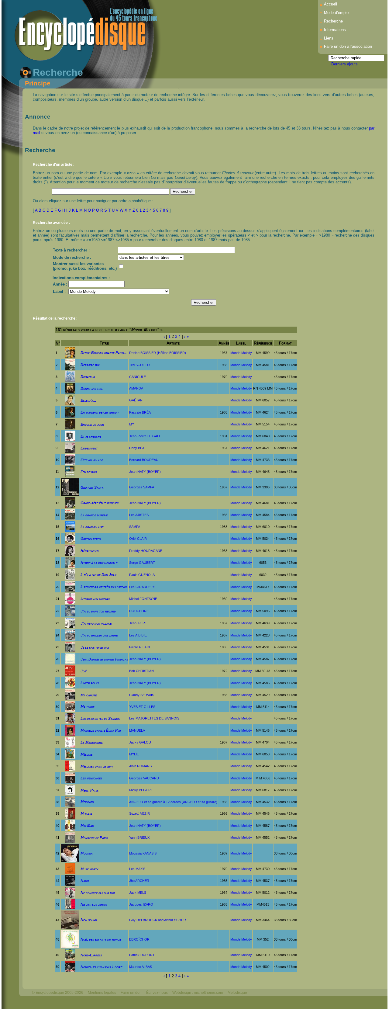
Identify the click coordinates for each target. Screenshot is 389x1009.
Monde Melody (241, 353)
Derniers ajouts (344, 64)
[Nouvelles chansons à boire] (70, 966)
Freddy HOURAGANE (145, 551)
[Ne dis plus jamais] (70, 904)
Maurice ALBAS (140, 967)
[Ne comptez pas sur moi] (70, 892)
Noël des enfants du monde (101, 939)
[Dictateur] (70, 376)
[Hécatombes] (70, 550)
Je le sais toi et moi (95, 647)
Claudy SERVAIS (141, 695)
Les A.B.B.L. (138, 635)
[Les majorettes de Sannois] (70, 718)
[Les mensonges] (70, 777)
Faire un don (131, 992)
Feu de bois (89, 472)
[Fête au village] (70, 459)
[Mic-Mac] (70, 825)
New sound (89, 920)
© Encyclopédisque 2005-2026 (57, 992)
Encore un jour (92, 424)
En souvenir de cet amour (100, 412)
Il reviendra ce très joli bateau (104, 587)
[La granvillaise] (70, 526)
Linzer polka (90, 683)
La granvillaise (92, 527)
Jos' (84, 671)
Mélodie (86, 754)
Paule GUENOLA (142, 575)
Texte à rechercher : (71, 250)
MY (131, 424)
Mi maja (86, 814)
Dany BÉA (136, 448)
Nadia (85, 881)
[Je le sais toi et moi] (70, 646)
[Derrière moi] (70, 364)
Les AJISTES (139, 515)
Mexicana (88, 802)
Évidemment (89, 448)
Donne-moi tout (92, 388)
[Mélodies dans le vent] (70, 765)
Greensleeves (91, 539)
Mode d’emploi (336, 12)
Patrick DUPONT (142, 955)
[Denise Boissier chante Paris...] (70, 352)
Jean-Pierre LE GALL (145, 436)
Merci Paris (89, 790)
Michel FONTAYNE (143, 599)
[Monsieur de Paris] (70, 837)
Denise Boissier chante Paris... (103, 353)
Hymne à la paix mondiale (99, 563)
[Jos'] (70, 670)
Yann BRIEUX (139, 837)
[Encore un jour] (70, 423)
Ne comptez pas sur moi (98, 893)
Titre (104, 343)
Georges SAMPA (141, 487)
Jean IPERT (138, 623)
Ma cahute (89, 695)
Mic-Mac (87, 825)
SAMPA (134, 527)
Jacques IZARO (141, 904)
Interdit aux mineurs (95, 599)
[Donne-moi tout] (70, 388)
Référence (263, 343)
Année (224, 343)
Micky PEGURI (140, 790)
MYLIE (134, 754)
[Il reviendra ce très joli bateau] (70, 586)
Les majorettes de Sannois (100, 718)
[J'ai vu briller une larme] (70, 635)
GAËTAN (136, 400)
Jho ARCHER (139, 880)
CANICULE (137, 377)
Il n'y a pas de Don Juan (98, 575)
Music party (89, 869)
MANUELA (137, 730)
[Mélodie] (70, 753)
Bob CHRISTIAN (141, 671)
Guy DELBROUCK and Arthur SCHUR (157, 920)
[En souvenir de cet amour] (70, 412)
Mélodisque (237, 992)
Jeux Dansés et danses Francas (104, 659)
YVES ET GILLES (142, 707)
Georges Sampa (92, 487)
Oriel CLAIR (138, 538)
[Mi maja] (70, 813)
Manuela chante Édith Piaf (101, 730)
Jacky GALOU (140, 742)
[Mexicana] (70, 801)
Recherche (333, 21)
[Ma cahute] (70, 694)
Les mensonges (91, 778)
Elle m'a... (88, 400)
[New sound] (70, 919)
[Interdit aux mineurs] (70, 598)
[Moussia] (70, 853)
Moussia (87, 853)
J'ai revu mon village (96, 623)
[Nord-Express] (70, 954)
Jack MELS (137, 892)
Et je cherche (91, 436)
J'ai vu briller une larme (99, 635)
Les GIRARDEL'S (142, 587)
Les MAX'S (137, 869)
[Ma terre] (70, 706)
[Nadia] (70, 880)
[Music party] (70, 868)
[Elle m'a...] (70, 399)
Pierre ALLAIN (139, 647)
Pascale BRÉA (140, 412)
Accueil (330, 4)
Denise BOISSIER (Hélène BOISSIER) (157, 353)
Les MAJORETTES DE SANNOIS (154, 718)
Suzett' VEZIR (139, 813)
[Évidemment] (70, 447)
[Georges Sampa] (70, 486)
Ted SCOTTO (139, 365)
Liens (328, 38)
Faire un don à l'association (348, 46)
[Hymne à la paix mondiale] (70, 562)
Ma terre (88, 707)
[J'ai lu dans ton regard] (70, 610)
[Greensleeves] (70, 538)
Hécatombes (89, 551)
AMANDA (136, 388)
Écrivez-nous (157, 992)
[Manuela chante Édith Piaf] (70, 730)
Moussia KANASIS (143, 853)
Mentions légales (102, 992)
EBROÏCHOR (139, 939)
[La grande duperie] (70, 514)
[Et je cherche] (70, 435)
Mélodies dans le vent (97, 766)
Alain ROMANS (140, 766)
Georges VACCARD (144, 778)
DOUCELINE (139, 611)
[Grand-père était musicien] (70, 502)
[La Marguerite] (70, 742)
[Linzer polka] (70, 682)
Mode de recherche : (72, 257)
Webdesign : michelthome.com (197, 992)
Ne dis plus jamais (94, 904)
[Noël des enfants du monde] (70, 939)
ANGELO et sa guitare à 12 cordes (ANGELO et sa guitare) (173, 802)
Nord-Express (91, 955)
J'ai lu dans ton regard (98, 611)
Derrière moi (90, 365)
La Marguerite (92, 742)
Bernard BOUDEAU (143, 460)
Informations (335, 29)
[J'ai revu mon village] (70, 622)
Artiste (173, 343)
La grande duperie (94, 515)
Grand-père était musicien (100, 503)
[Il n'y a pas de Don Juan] (70, 574)
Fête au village (92, 460)
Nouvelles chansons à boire (101, 967)
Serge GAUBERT (142, 562)
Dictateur (88, 377)
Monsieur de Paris (94, 838)
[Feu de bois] (70, 471)
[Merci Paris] (70, 789)
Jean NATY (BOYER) (145, 471)
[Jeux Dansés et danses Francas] (70, 658)
